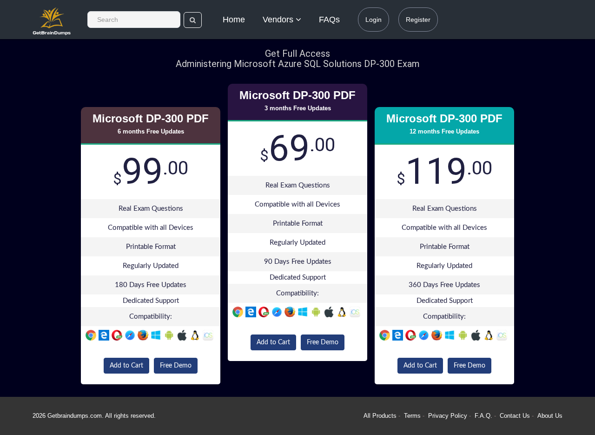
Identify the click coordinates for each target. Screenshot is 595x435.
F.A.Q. (484, 415)
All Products (380, 415)
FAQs (329, 19)
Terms (412, 415)
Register (418, 19)
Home (234, 19)
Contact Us (516, 415)
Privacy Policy (448, 415)
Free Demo (176, 365)
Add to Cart (126, 365)
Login (373, 19)
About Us (549, 415)
